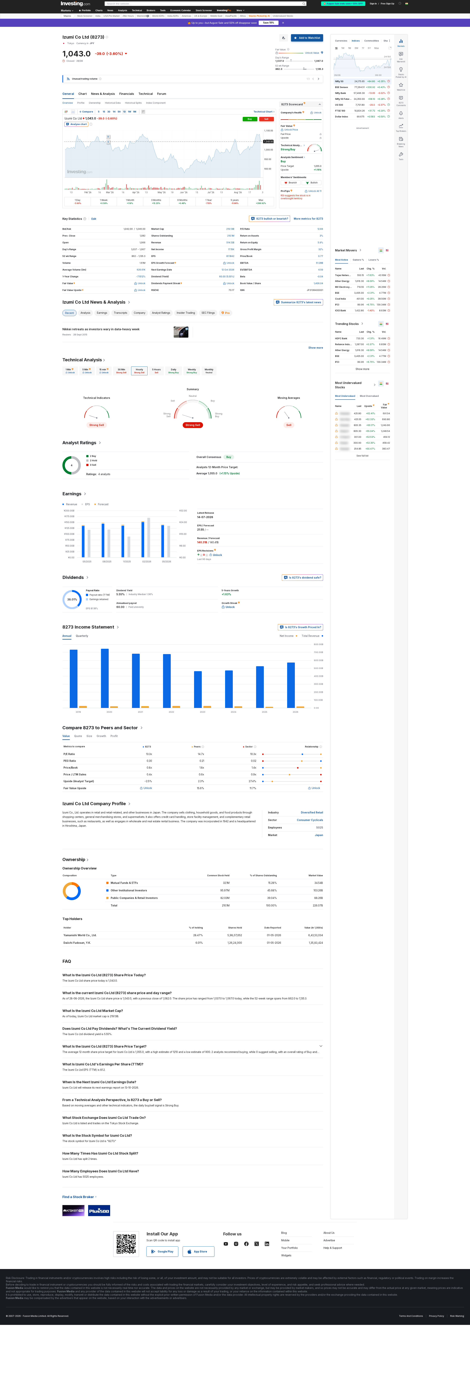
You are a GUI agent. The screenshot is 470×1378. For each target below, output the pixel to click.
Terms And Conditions (411, 1316)
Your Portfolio (289, 1247)
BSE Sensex (341, 87)
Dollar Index (341, 116)
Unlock (148, 788)
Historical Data (113, 102)
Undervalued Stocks (283, 16)
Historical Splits (133, 102)
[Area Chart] (73, 112)
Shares (67, 16)
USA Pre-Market (112, 16)
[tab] (70, 370)
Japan (319, 835)
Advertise (329, 1240)
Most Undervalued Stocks (348, 385)
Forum (161, 94)
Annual (66, 635)
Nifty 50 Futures (343, 98)
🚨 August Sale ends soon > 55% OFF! (343, 3)
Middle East (216, 16)
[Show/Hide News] (143, 112)
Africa (243, 16)
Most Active (341, 259)
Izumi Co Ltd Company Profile (94, 803)
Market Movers (346, 250)
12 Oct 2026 (228, 269)
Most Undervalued (345, 395)
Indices (356, 40)
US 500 (339, 104)
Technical (145, 94)
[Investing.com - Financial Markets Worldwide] (75, 3)
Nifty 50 (339, 81)
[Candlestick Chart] (66, 112)
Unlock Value (312, 52)
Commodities (371, 40)
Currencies (341, 40)
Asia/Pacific (231, 16)
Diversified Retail (312, 812)
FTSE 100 (340, 110)
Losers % (373, 259)
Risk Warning (457, 1316)
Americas (186, 16)
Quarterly (82, 635)
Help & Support (332, 1247)
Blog (284, 1232)
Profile (80, 102)
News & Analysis (103, 94)
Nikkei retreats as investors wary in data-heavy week (101, 329)
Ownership (95, 102)
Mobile (285, 1240)
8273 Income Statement (88, 627)
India (97, 16)
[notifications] (400, 3)
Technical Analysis (82, 359)
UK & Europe (200, 16)
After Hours (128, 16)
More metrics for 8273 (308, 218)
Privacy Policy (436, 1316)
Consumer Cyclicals (310, 820)
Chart (82, 94)
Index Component (156, 102)
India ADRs (173, 16)
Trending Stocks (347, 323)
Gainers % (358, 259)
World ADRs (158, 16)
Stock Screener (204, 10)
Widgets (286, 1255)
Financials (126, 94)
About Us (329, 1232)
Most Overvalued (369, 395)
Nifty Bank (340, 93)
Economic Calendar (180, 10)
